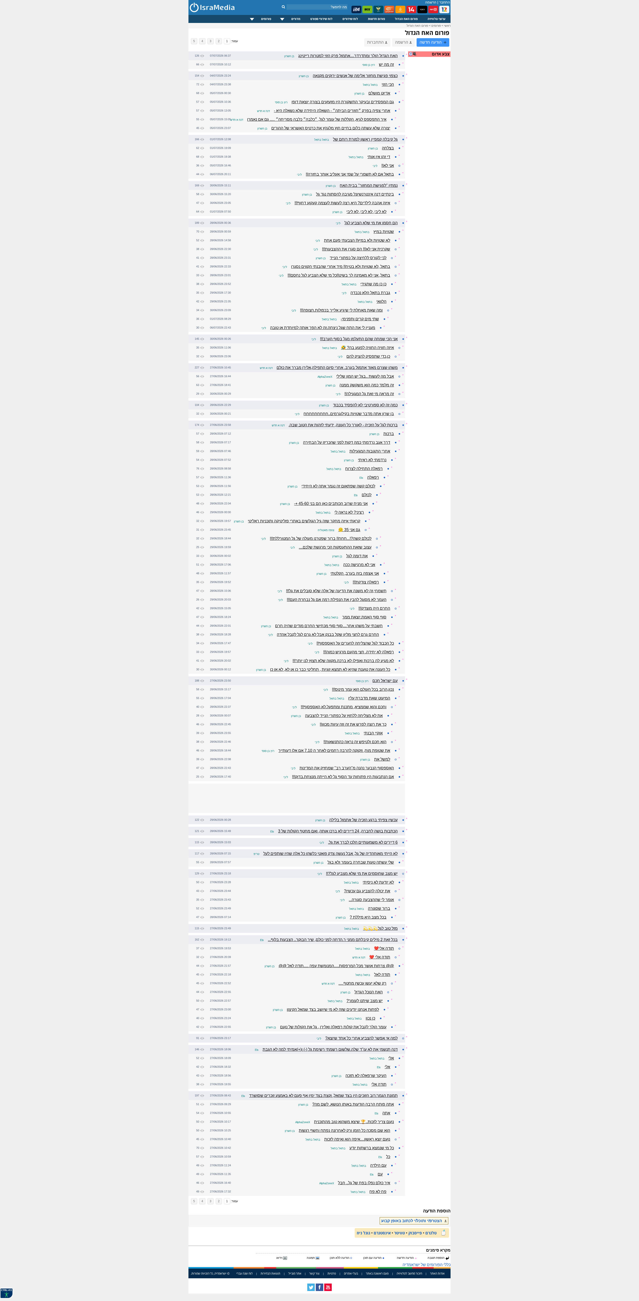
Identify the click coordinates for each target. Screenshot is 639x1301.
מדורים (295, 19)
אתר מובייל (294, 1273)
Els (361, 477)
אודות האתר (437, 1273)
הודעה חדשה (431, 42)
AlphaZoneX (325, 376)
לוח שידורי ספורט (321, 19)
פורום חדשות (376, 19)
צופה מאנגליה (326, 530)
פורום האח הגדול (406, 19)
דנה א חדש (263, 111)
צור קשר (314, 1273)
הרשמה (430, 2)
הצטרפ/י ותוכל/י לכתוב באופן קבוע (412, 1221)
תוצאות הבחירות (270, 1273)
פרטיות (331, 1273)
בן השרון (289, 56)
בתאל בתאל (370, 84)
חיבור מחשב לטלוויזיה (409, 1273)
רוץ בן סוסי (368, 64)
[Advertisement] (431, 141)
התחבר (444, 2)
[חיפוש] (283, 6)
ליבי (375, 165)
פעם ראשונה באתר (377, 1273)
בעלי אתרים (351, 1273)
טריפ (256, 853)
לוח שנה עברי (244, 1273)
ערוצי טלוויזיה (437, 19)
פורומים (266, 19)
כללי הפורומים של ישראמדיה (427, 1265)
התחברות (375, 42)
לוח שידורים (350, 19)
